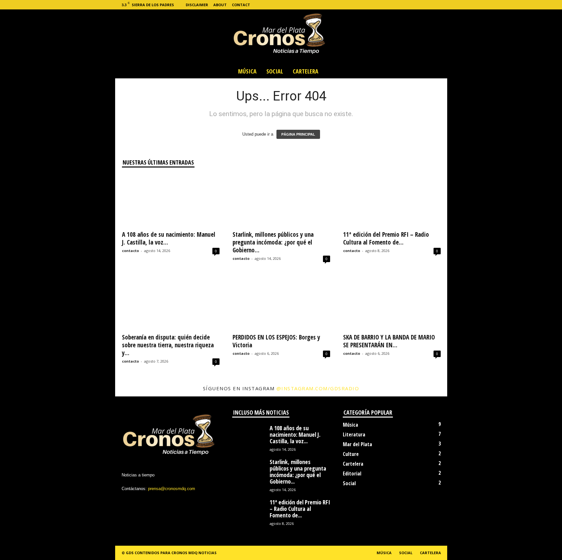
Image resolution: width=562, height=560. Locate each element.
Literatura (354, 434)
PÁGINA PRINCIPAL (298, 134)
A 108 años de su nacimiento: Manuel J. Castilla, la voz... (168, 238)
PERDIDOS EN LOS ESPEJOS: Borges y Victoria (276, 341)
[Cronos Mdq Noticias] (281, 36)
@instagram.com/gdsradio (317, 388)
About (220, 4)
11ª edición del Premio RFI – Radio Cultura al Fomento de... (386, 238)
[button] (437, 71)
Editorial (352, 473)
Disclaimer (197, 4)
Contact (241, 4)
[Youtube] (442, 4)
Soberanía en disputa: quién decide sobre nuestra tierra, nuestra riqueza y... (168, 345)
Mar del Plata (357, 444)
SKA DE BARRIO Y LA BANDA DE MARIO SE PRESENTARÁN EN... (389, 341)
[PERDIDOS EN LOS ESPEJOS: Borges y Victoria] (281, 303)
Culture (351, 454)
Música (247, 71)
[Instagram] (412, 4)
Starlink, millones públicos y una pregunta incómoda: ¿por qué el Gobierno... (273, 242)
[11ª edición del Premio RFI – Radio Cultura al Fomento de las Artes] (392, 201)
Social (274, 71)
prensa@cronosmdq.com (171, 488)
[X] (422, 4)
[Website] (432, 4)
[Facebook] (402, 4)
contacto (130, 250)
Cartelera (305, 71)
